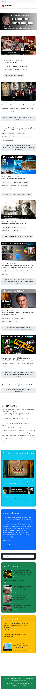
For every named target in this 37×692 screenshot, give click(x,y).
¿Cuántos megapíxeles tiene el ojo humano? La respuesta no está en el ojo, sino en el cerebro (17, 266)
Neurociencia (21, 271)
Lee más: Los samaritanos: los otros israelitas (17, 236)
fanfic (13, 112)
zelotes (16, 321)
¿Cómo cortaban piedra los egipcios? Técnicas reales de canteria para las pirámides (22, 588)
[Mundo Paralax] (7, 6)
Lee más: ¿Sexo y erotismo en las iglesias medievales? (18, 390)
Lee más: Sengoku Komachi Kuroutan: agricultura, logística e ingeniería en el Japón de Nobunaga (18, 147)
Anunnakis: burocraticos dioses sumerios (16, 421)
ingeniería (16, 137)
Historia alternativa (7, 140)
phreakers (30, 363)
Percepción (30, 271)
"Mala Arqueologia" (20, 499)
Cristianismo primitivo (18, 227)
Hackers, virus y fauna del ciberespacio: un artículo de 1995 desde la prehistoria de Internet (17, 359)
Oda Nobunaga (6, 137)
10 (3, 442)
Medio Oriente (6, 230)
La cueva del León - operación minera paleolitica (23, 606)
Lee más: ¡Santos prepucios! (14, 75)
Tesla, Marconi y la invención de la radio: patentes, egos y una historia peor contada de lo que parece (18, 434)
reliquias (14, 66)
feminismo (30, 108)
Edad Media (8, 69)
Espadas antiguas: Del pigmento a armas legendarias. (15, 415)
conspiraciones (6, 182)
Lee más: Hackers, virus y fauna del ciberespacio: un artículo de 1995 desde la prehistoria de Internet (18, 374)
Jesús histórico (6, 321)
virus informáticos (7, 367)
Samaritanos (6, 227)
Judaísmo (15, 230)
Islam (22, 318)
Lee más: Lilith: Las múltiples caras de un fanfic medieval (18, 118)
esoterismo (5, 112)
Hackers (4, 363)
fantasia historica (27, 137)
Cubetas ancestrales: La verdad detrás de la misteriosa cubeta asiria (21, 597)
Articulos (7, 629)
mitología (5, 108)
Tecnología (5, 185)
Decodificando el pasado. (11, 639)
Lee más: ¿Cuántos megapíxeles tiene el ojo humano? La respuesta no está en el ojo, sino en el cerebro (18, 281)
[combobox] (18, 556)
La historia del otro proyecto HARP (13, 178)
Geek (18, 363)
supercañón (24, 185)
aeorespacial (15, 185)
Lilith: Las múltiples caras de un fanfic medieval (17, 105)
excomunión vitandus (20, 69)
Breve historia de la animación (14, 580)
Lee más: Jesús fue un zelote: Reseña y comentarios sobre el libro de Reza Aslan (18, 328)
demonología (14, 108)
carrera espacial (7, 189)
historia (7, 66)
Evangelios (15, 318)
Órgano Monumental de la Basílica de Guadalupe (19, 430)
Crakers (12, 363)
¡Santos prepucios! (10, 62)
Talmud (23, 108)
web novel (12, 133)
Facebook (6, 546)
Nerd (23, 363)
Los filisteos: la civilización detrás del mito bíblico (16, 424)
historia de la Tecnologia (21, 182)
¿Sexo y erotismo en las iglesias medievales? (16, 385)
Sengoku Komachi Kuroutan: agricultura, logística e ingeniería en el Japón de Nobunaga (18, 129)
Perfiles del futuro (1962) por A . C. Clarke (16, 418)
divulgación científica (8, 271)
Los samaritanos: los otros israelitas (13, 224)
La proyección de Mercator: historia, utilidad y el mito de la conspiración (17, 410)
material (26, 483)
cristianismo (23, 66)
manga (4, 133)
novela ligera (20, 133)
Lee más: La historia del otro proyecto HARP (17, 194)
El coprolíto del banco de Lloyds (13, 428)
